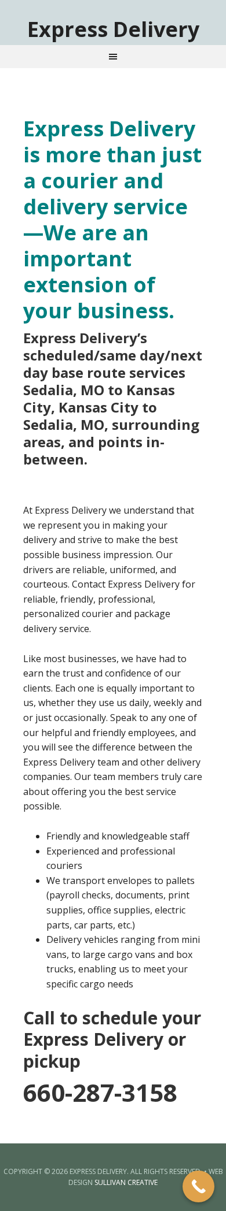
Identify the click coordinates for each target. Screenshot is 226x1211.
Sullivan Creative (126, 1182)
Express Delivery (113, 28)
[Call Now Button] (198, 1186)
